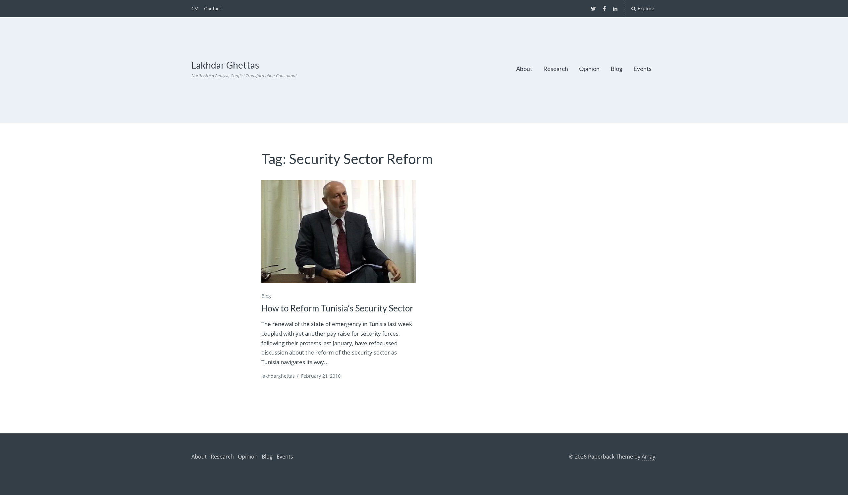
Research (555, 68)
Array (648, 456)
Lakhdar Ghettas (225, 65)
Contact (212, 8)
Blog (616, 68)
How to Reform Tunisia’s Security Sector (337, 308)
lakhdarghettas (278, 376)
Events (642, 68)
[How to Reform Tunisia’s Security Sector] (338, 231)
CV (194, 8)
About (524, 68)
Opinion (589, 68)
